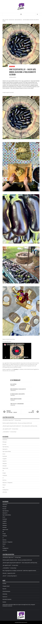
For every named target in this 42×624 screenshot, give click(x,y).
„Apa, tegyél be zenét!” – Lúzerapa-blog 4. (10, 428)
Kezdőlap (4, 583)
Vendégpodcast (5, 489)
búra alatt (4, 444)
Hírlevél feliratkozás (6, 591)
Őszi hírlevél (31, 411)
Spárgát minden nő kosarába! (16, 398)
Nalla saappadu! (13, 384)
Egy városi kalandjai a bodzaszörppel (17, 394)
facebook (4, 602)
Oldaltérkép (5, 594)
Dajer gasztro (12, 66)
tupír (4, 487)
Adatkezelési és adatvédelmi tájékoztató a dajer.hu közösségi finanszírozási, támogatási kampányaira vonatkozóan (19, 605)
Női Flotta (4, 480)
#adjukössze (5, 439)
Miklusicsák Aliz (13, 77)
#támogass (5, 442)
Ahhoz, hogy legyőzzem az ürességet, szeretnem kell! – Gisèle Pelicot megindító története (19, 570)
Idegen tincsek (5, 468)
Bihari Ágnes (13, 385)
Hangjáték (4, 458)
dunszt (4, 453)
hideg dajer (5, 463)
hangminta (5, 461)
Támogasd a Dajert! (6, 586)
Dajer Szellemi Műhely (7, 451)
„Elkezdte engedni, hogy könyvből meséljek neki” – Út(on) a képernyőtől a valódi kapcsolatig (20, 426)
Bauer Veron (13, 395)
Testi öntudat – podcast (12, 411)
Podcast (4, 484)
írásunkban (16, 369)
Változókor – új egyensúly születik (9, 573)
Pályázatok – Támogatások (7, 482)
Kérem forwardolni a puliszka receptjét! (18, 389)
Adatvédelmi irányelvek (7, 599)
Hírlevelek (5, 465)
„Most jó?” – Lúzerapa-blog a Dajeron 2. (10, 575)
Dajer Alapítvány (6, 446)
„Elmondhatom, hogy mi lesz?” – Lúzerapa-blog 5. (12, 420)
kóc (3, 470)
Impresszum (5, 596)
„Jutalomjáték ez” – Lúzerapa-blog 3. (9, 431)
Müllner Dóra (13, 405)
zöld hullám (5, 492)
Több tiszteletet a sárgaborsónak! (17, 403)
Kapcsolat (4, 588)
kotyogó (4, 473)
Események (5, 456)
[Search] (37, 14)
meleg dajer (5, 475)
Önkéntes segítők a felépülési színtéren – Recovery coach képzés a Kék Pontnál (17, 423)
